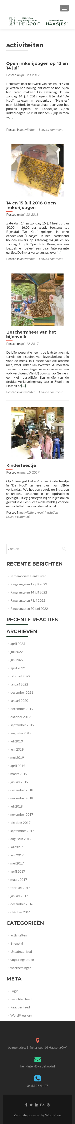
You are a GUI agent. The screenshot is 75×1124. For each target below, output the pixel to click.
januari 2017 (19, 896)
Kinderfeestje (21, 465)
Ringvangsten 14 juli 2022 (28, 592)
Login (14, 991)
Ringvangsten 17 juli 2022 (28, 584)
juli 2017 (16, 847)
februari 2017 (20, 888)
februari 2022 (20, 676)
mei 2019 (17, 757)
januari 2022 (19, 684)
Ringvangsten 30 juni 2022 (29, 608)
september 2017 (22, 831)
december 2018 (21, 790)
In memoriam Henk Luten (28, 576)
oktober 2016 (20, 912)
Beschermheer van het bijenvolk (31, 334)
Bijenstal (16, 943)
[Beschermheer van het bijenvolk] (37, 299)
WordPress (53, 1115)
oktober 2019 (20, 717)
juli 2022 (16, 652)
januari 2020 (19, 700)
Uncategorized (21, 951)
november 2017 (21, 814)
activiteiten (27, 129)
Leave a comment (50, 129)
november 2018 (21, 798)
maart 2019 (18, 774)
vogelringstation (47, 512)
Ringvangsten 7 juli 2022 (27, 600)
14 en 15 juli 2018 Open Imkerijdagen (31, 205)
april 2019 (17, 765)
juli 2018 (16, 806)
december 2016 (21, 904)
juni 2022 (17, 660)
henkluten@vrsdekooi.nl (37, 1066)
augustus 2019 (20, 733)
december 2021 (21, 692)
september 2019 (22, 725)
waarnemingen (20, 968)
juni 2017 (17, 855)
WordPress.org (21, 1015)
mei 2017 (17, 863)
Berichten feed (20, 999)
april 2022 (17, 668)
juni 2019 (17, 749)
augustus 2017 (20, 839)
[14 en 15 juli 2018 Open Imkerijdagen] (37, 170)
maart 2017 (18, 879)
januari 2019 (19, 782)
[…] (11, 117)
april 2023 (17, 643)
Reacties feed (20, 1007)
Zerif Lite (21, 1115)
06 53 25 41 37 (37, 1085)
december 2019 (21, 709)
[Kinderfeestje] (37, 432)
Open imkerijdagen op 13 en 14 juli (37, 66)
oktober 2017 (20, 822)
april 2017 (17, 871)
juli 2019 (16, 741)
